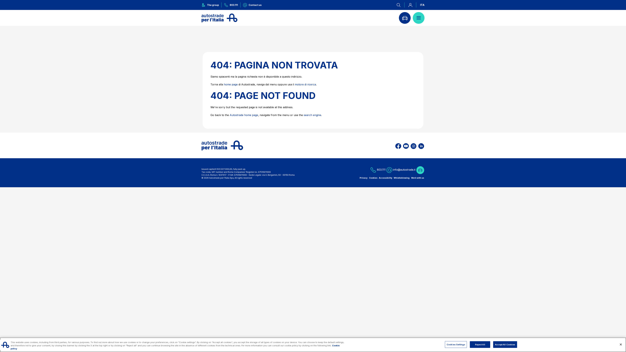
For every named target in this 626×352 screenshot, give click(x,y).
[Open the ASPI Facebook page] (398, 145)
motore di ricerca (305, 84)
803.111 (381, 169)
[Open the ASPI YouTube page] (406, 145)
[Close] (620, 344)
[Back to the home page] (219, 18)
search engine (312, 115)
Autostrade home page (244, 115)
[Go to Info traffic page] (405, 18)
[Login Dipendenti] (410, 5)
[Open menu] (419, 18)
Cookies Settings (456, 344)
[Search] (400, 5)
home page (231, 84)
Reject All (480, 344)
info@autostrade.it (404, 169)
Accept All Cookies (505, 344)
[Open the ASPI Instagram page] (413, 145)
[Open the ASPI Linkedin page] (421, 145)
